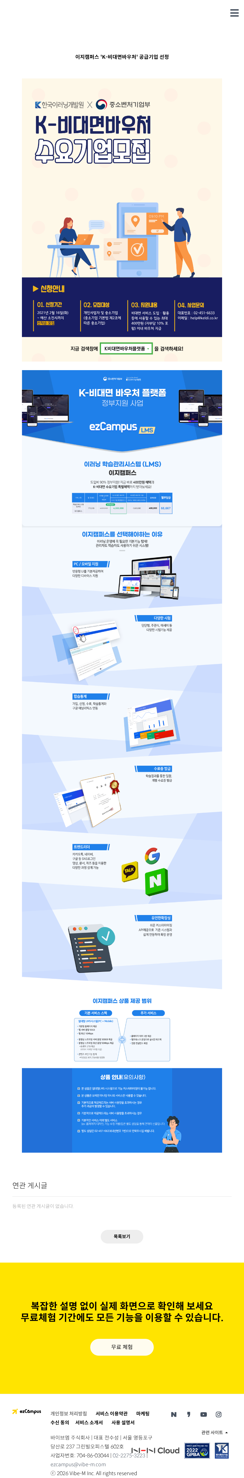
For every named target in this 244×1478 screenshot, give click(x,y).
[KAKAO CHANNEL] (189, 1414)
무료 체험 (122, 1347)
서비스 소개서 (89, 1423)
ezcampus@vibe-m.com (78, 1464)
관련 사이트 (212, 1432)
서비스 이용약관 (112, 1414)
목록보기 (122, 1236)
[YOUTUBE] (204, 1414)
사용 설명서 (123, 1423)
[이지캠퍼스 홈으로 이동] (26, 1411)
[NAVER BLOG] (174, 1414)
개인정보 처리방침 (69, 1414)
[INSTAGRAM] (219, 1414)
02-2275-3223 (129, 1455)
